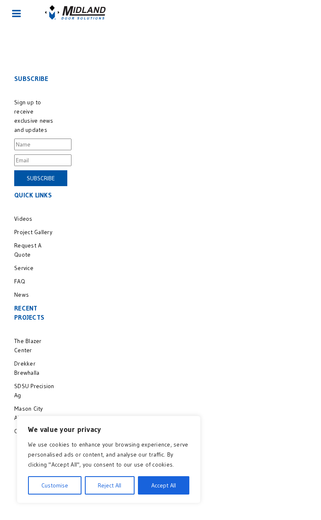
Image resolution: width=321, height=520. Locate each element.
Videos (23, 218)
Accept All (163, 485)
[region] (109, 459)
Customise (54, 485)
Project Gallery (33, 232)
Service (23, 268)
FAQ (19, 281)
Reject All (109, 485)
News (21, 294)
